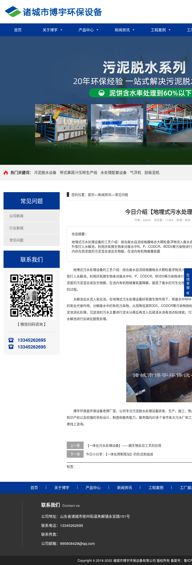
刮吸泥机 (151, 172)
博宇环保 (79, 410)
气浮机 (135, 172)
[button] (140, 161)
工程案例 (158, 29)
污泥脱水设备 (45, 172)
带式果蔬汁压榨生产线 (78, 172)
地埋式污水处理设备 (88, 269)
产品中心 (86, 29)
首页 (18, 29)
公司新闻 (16, 215)
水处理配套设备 (113, 172)
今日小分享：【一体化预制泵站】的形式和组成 (119, 454)
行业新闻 (16, 227)
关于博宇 (50, 29)
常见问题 (16, 240)
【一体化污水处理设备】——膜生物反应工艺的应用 (123, 445)
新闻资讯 (122, 29)
